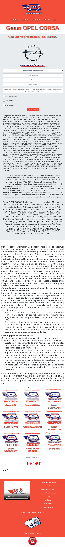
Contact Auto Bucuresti (48, 493)
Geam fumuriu (9, 100)
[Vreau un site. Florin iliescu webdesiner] (32, 470)
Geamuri (35, 19)
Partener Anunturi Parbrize (32, 533)
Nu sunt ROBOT (9, 105)
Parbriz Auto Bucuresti (48, 482)
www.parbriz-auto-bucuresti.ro (13, 116)
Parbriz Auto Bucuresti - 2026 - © (32, 513)
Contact (46, 19)
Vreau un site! (48, 507)
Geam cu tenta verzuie (11, 96)
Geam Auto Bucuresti (48, 489)
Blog (48, 496)
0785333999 (48, 503)
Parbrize (15, 19)
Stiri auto (48, 500)
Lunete (25, 19)
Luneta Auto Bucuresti (48, 486)
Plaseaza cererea (33, 109)
